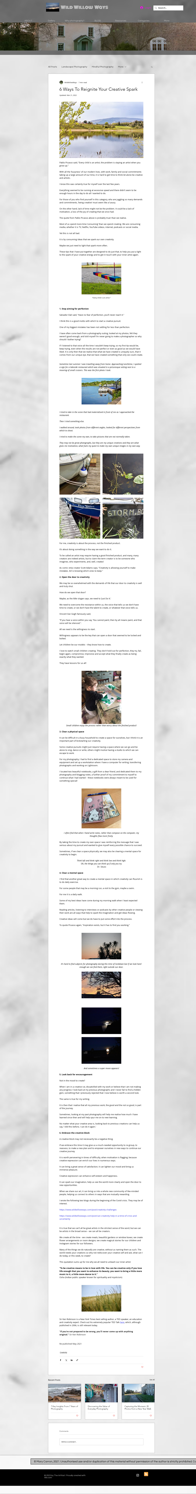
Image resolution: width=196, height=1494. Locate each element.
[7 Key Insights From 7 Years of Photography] (64, 1393)
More (120, 67)
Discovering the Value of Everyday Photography (99, 1407)
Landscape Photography (74, 67)
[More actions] (142, 82)
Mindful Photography (102, 67)
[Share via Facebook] (60, 1360)
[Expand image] (79, 474)
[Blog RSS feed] (146, 1474)
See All (152, 1380)
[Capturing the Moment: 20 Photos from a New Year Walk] (138, 1393)
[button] (152, 67)
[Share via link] (77, 1360)
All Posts (52, 67)
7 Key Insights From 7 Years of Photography (64, 1407)
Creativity (63, 1352)
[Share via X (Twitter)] (66, 1360)
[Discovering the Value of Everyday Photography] (101, 1393)
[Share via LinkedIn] (72, 1360)
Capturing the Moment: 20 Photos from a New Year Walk (138, 1407)
